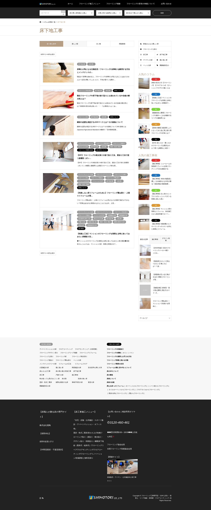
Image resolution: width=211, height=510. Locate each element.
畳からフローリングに (137, 393)
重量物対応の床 (45, 386)
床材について (111, 378)
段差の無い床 (82, 378)
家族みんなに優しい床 (151, 44)
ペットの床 (147, 65)
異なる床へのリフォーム (115, 386)
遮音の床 (91, 382)
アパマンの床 (147, 60)
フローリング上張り (150, 49)
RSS (43, 498)
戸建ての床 (59, 375)
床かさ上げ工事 (45, 371)
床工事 (145, 54)
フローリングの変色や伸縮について (141, 4)
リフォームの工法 (65, 364)
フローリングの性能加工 (115, 349)
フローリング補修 (113, 4)
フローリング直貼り (46, 360)
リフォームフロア (81, 364)
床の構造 (110, 375)
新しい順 (75, 44)
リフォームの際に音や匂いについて (119, 367)
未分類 (64, 378)
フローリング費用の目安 (115, 364)
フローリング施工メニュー (89, 4)
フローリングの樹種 (114, 353)
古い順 (98, 44)
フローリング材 (61, 356)
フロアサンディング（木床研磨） (86, 349)
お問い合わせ (166, 4)
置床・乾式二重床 (46, 382)
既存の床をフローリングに (118, 393)
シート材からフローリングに (159, 386)
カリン (125, 353)
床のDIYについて (113, 371)
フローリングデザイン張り (49, 353)
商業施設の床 (76, 367)
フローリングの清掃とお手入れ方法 (119, 356)
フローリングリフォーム (88, 353)
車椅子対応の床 (77, 382)
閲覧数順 (122, 44)
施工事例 (75, 375)
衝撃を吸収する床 (62, 382)
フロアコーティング (66, 349)
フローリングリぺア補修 (68, 353)
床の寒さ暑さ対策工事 (63, 371)
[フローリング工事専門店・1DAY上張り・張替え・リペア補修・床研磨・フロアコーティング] (47, 4)
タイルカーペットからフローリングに (122, 389)
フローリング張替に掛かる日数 (117, 360)
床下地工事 (163, 54)
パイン (131, 353)
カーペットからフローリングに (136, 386)
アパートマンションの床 (48, 349)
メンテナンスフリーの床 (48, 364)
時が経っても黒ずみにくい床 (50, 378)
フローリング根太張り (79, 356)
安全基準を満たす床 (95, 367)
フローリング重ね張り (63, 360)
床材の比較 (111, 382)
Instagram (40, 498)
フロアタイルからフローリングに (148, 389)
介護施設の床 (44, 367)
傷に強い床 (163, 60)
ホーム (70, 4)
